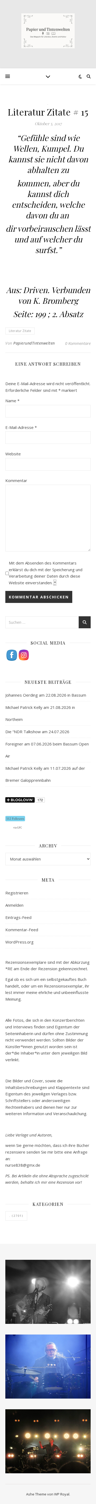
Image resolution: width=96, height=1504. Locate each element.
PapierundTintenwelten (34, 343)
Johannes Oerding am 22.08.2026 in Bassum (45, 695)
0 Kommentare (78, 343)
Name (12, 400)
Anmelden (14, 905)
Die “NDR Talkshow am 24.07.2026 (37, 731)
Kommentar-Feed (21, 929)
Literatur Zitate (20, 331)
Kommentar (16, 480)
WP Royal (61, 1494)
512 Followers (15, 818)
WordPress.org (19, 942)
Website (13, 453)
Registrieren (16, 892)
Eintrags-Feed (18, 917)
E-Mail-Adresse (21, 427)
